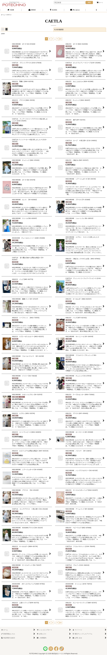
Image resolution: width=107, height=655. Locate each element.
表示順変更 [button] (60, 29)
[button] (96, 10)
